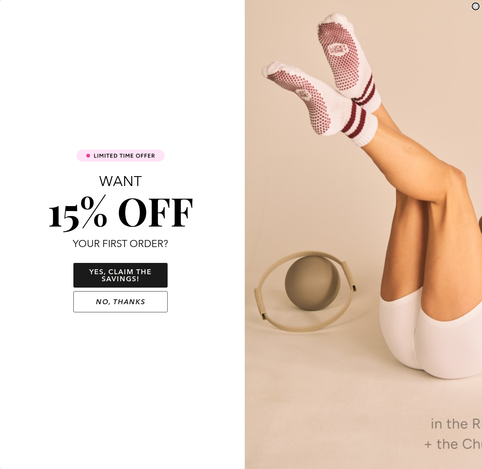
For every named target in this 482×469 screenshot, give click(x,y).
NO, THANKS (120, 301)
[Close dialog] (475, 6)
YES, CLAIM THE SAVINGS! (120, 275)
